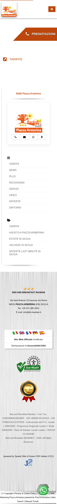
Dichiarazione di (28, 345)
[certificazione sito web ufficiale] (28, 391)
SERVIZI (14, 189)
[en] (22, 333)
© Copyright (7, 493)
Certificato (28, 339)
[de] (35, 333)
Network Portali (31, 501)
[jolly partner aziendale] (28, 463)
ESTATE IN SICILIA (20, 239)
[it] (15, 333)
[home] (9, 9)
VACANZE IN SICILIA (21, 245)
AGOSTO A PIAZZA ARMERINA (26, 232)
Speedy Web (20, 456)
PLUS (12, 176)
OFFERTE (15, 201)
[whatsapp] (43, 490)
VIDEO (13, 195)
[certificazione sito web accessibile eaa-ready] (28, 364)
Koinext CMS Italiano (38, 456)
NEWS (13, 170)
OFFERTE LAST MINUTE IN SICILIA (25, 253)
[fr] (29, 333)
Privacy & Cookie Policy (25, 493)
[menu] (51, 9)
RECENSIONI (16, 182)
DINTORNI (15, 207)
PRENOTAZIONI (42, 34)
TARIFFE (14, 59)
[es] (42, 333)
